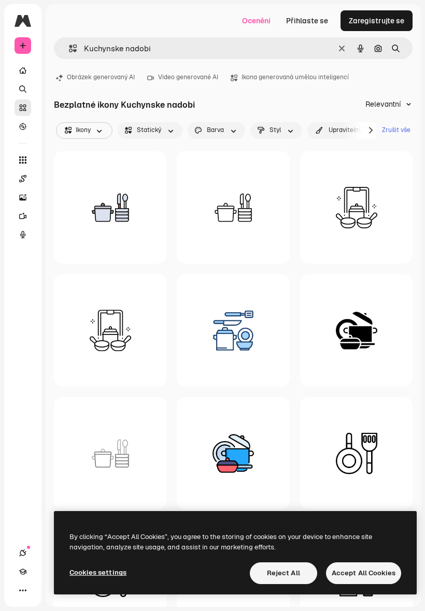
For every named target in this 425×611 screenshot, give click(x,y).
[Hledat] (23, 89)
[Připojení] (23, 553)
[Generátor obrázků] (23, 197)
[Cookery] (110, 330)
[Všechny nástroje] (23, 160)
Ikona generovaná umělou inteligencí (295, 77)
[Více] (23, 590)
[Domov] (23, 70)
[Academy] (23, 571)
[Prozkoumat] (23, 126)
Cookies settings (97, 572)
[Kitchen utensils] (110, 207)
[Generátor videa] (23, 216)
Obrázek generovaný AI (101, 77)
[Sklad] (23, 107)
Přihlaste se (307, 20)
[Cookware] (356, 330)
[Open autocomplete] (68, 48)
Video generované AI (188, 77)
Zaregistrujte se (376, 20)
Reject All (283, 573)
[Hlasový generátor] (23, 234)
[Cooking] (356, 207)
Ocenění (256, 20)
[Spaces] (23, 178)
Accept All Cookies (363, 573)
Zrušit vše (396, 130)
